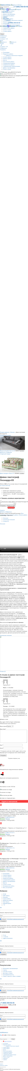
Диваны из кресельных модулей (14, 20)
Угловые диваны (7, 31)
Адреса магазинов (7, 938)
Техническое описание (9, 519)
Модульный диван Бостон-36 (7, 450)
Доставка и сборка (7, 973)
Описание (5, 518)
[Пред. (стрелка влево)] (0, 1068)
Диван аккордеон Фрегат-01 (7, 473)
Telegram (7, 819)
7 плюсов (5, 936)
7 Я (4, 905)
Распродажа (6, 23)
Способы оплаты (7, 971)
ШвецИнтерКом (7, 903)
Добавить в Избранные (6, 512)
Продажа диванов (4, 432)
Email (1, 748)
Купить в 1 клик (11, 505)
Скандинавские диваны (9, 26)
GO (1, 907)
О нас (4, 935)
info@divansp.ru (4, 1032)
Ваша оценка (3, 726)
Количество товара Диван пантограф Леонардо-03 (15, 501)
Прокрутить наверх (4, 1065)
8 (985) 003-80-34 (9, 868)
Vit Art (4, 894)
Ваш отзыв (3, 729)
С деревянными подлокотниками (11, 25)
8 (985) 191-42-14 (9, 832)
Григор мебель (7, 898)
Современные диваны (8, 28)
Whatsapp (2, 819)
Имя (1, 745)
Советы (5, 970)
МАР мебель (6, 895)
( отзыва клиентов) (5, 485)
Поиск (2, 34)
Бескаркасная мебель (8, 11)
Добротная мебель (8, 900)
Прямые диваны (7, 22)
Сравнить (2, 510)
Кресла (5, 17)
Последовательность (8, 974)
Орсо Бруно (6, 902)
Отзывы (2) (6, 521)
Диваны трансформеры (9, 14)
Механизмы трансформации (10, 968)
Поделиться (9, 515)
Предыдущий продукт (5, 435)
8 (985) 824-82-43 (9, 817)
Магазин (12, 432)
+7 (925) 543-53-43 (7, 1003)
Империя (5, 897)
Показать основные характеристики (12, 498)
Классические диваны (8, 15)
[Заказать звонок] (1, 45)
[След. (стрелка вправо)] (2, 1068)
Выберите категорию (5, 8)
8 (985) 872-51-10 (9, 848)
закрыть (1, 1064)
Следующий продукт (5, 454)
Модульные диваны (8, 18)
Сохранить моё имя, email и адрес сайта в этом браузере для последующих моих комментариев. (13, 751)
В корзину (3, 505)
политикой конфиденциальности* (15, 919)
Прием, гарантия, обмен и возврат (12, 976)
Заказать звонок (4, 1007)
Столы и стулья (7, 29)
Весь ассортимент (7, 12)
